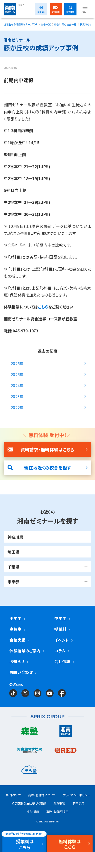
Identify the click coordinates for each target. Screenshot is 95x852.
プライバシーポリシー (76, 795)
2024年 (17, 385)
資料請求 (56, 12)
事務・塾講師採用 (57, 811)
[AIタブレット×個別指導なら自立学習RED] (65, 751)
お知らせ (17, 661)
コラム (59, 651)
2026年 (17, 363)
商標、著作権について (42, 795)
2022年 (17, 407)
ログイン (41, 12)
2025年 (17, 374)
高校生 (15, 629)
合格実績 (17, 640)
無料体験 (70, 844)
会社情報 (62, 661)
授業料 (60, 629)
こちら (43, 307)
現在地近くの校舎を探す (47, 467)
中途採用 (33, 811)
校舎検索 (70, 12)
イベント (61, 640)
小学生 (15, 618)
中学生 (60, 618)
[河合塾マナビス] (29, 751)
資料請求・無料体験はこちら (47, 449)
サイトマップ (13, 795)
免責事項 (59, 803)
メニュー (85, 12)
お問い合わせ (21, 672)
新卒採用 (79, 803)
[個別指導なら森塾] (29, 732)
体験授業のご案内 (25, 651)
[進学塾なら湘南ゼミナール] (65, 732)
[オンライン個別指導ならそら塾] (29, 771)
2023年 (17, 396)
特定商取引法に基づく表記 (28, 803)
